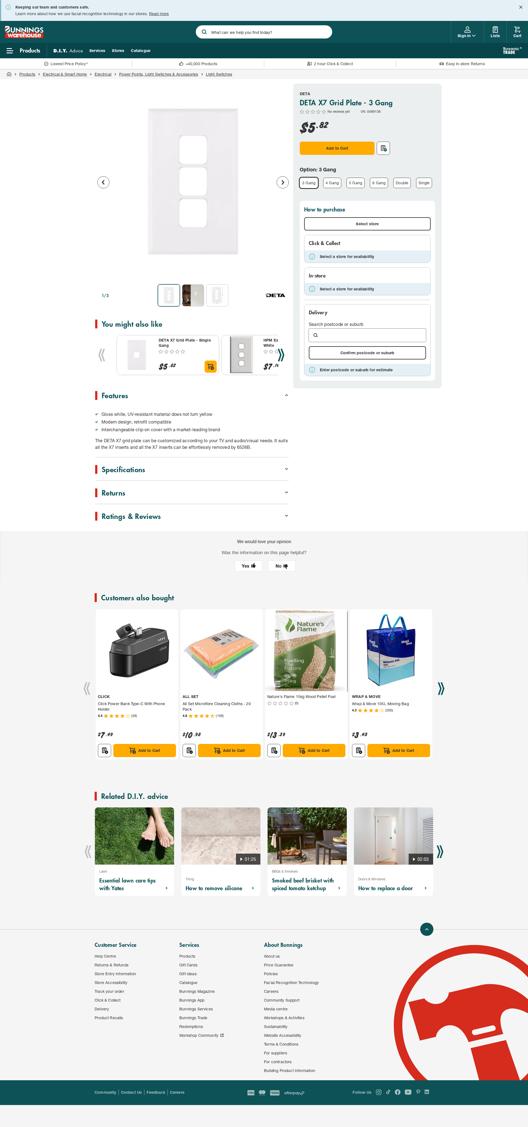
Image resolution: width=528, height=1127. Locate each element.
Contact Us (131, 1092)
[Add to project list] (383, 148)
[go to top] (426, 929)
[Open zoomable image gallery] (282, 272)
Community (105, 1092)
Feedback (156, 1092)
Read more (159, 13)
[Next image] (283, 182)
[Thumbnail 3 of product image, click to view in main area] (217, 295)
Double (402, 182)
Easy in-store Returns (465, 63)
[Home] (9, 74)
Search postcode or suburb (336, 324)
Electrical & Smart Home (65, 74)
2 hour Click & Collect (333, 63)
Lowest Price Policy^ (69, 63)
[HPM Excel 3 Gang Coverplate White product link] (241, 355)
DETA (305, 93)
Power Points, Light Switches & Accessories (158, 74)
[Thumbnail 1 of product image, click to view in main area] (169, 295)
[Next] (281, 355)
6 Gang (379, 182)
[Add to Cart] (211, 367)
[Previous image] (103, 182)
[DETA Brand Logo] (276, 295)
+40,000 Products (202, 63)
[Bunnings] (23, 36)
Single (424, 182)
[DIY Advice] (68, 50)
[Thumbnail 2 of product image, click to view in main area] (193, 295)
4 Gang (332, 182)
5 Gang (355, 182)
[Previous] (101, 355)
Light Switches (219, 74)
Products (27, 74)
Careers (177, 1092)
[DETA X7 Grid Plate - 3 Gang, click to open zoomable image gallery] (193, 181)
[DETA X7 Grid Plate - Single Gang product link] (136, 355)
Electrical (103, 74)
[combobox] (264, 32)
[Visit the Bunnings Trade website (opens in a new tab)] (512, 50)
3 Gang (308, 182)
